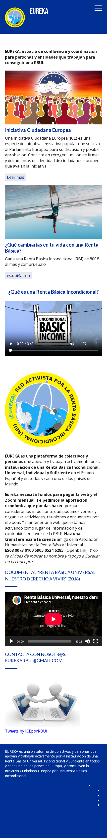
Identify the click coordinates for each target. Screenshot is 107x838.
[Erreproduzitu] (11, 641)
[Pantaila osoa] (95, 641)
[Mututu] (87, 641)
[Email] (98, 824)
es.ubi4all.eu (18, 275)
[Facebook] (98, 788)
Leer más (15, 177)
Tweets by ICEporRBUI (26, 731)
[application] (53, 619)
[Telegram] (98, 815)
